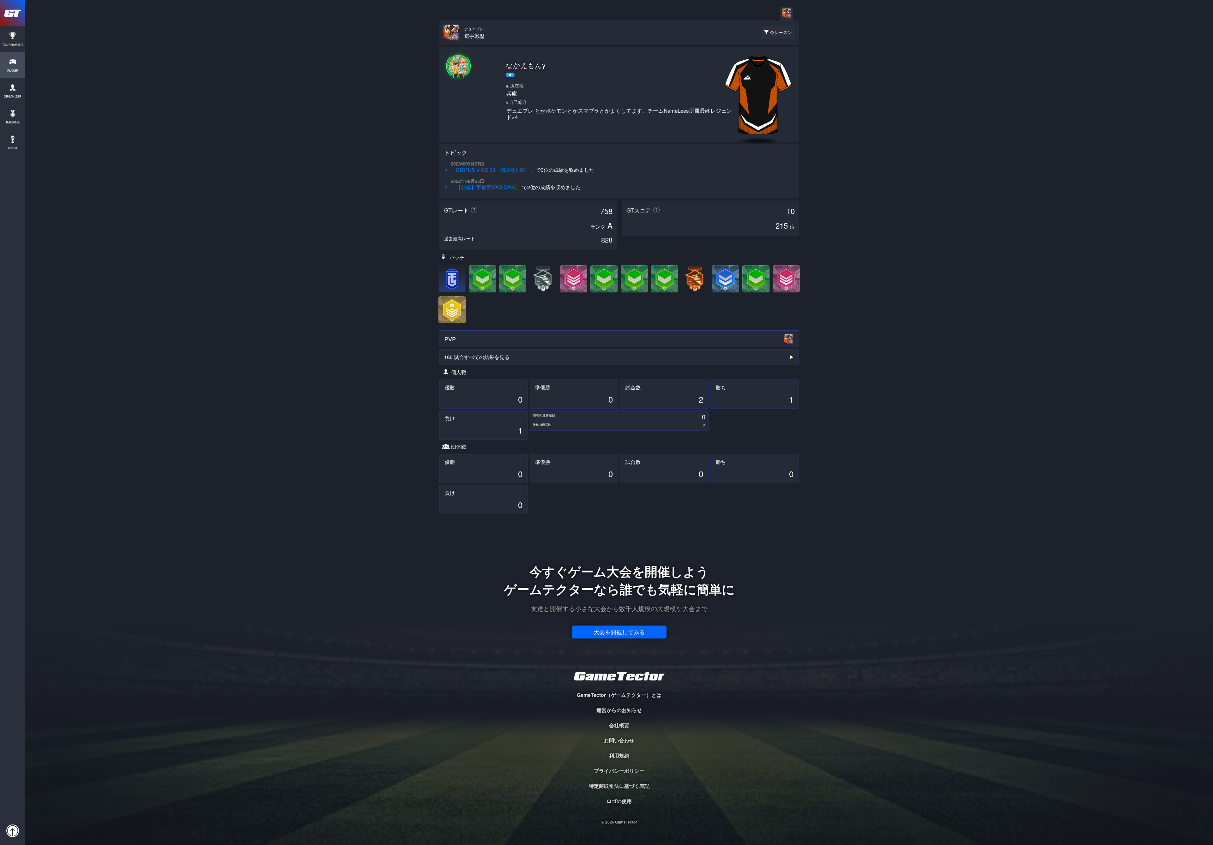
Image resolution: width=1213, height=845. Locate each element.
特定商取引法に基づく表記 (619, 785)
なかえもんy (526, 65)
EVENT (13, 148)
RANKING (13, 122)
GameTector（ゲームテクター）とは (619, 694)
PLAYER (12, 70)
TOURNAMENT (12, 44)
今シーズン (781, 32)
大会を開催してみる (619, 632)
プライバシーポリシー (619, 770)
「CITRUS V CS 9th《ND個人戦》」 (492, 169)
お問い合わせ (619, 740)
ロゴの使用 (619, 801)
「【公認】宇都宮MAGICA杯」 (486, 187)
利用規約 (619, 755)
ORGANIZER (12, 96)
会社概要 (619, 725)
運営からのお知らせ (619, 710)
